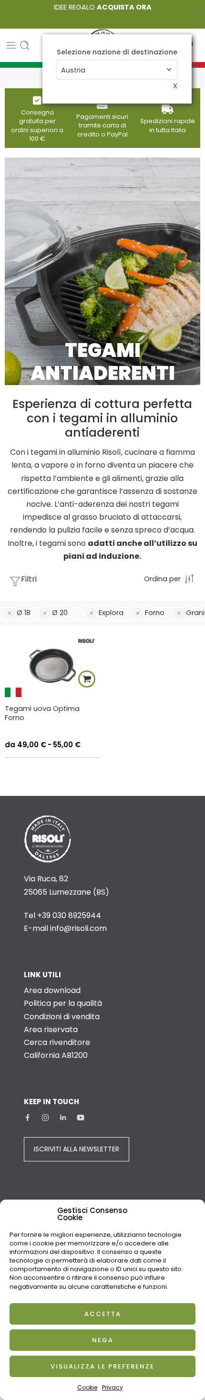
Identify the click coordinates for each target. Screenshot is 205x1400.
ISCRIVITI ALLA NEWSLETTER (76, 1149)
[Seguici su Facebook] (27, 1117)
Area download (52, 990)
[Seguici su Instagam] (45, 1117)
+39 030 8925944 (69, 915)
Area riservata (51, 1029)
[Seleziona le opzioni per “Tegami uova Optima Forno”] (86, 679)
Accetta (102, 1313)
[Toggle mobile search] (25, 45)
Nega (102, 1340)
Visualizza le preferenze (102, 1366)
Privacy (112, 1387)
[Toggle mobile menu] (11, 45)
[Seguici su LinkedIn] (63, 1117)
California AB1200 (56, 1055)
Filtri (29, 579)
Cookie (87, 1387)
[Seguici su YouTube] (80, 1117)
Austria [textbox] (73, 70)
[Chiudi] (194, 14)
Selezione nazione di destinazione (117, 52)
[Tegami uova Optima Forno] (52, 665)
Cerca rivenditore (57, 1042)
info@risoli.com (78, 928)
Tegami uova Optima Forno (42, 713)
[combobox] (117, 70)
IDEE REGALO (103, 7)
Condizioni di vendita (62, 1016)
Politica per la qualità (63, 1003)
